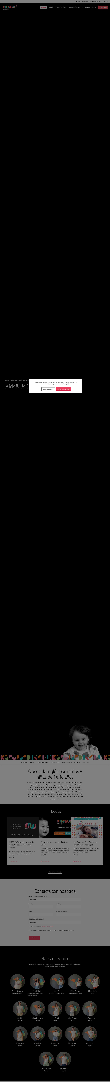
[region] (55, 386)
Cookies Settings (48, 389)
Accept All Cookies (63, 389)
